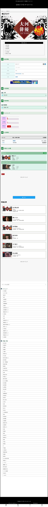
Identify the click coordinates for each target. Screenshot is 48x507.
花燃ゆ (4, 454)
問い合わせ (35, 503)
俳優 (3, 174)
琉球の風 (4, 406)
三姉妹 (4, 351)
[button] (46, 284)
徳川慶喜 (4, 418)
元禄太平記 (5, 368)
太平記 (4, 401)
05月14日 (19, 73)
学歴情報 (7, 46)
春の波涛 (4, 389)
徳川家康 (4, 385)
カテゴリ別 (5, 293)
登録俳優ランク (6, 332)
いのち (3, 142)
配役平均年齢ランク (6, 324)
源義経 (4, 349)
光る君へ (4, 473)
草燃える (4, 376)
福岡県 (16, 76)
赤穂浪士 (4, 345)
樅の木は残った (6, 357)
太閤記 (4, 347)
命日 (4, 297)
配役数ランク (5, 322)
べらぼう (4, 475)
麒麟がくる (5, 464)
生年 (4, 316)
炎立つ (4, 408)
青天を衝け (5, 466)
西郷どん (4, 460)
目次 (22, 42)
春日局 (4, 397)
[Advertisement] (24, 186)
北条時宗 (4, 424)
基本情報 (7, 45)
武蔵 (4, 429)
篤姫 (4, 439)
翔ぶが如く (5, 399)
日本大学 (5, 95)
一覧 (45, 153)
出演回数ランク (6, 309)
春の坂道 (4, 359)
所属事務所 (5, 303)
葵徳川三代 (5, 422)
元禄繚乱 (4, 420)
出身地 (4, 305)
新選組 (4, 431)
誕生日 (4, 295)
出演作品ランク (6, 307)
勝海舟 (4, 366)
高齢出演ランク (6, 311)
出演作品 (3, 117)
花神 (4, 372)
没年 (4, 318)
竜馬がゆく (5, 353)
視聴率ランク (5, 330)
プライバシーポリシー (12, 503)
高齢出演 (3, 125)
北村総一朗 (6, 107)
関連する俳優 (8, 53)
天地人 (4, 441)
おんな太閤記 (5, 380)
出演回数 (3, 121)
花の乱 (4, 410)
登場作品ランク (6, 320)
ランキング (8, 50)
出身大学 (4, 301)
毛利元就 (4, 416)
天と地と (4, 355)
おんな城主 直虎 (6, 458)
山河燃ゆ (4, 387)
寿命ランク (5, 326)
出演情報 (7, 51)
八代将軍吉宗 (5, 412)
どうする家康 (5, 471)
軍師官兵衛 (5, 452)
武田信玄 (4, 395)
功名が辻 (4, 435)
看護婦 (14, 140)
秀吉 (4, 414)
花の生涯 (4, 343)
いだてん (4, 462)
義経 (4, 433)
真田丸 (4, 456)
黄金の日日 (5, 374)
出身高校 (4, 299)
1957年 (16, 73)
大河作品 (4, 328)
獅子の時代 (5, 378)
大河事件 (4, 337)
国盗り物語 (5, 364)
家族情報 (7, 48)
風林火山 (4, 437)
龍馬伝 (4, 443)
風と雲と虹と (5, 370)
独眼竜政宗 (5, 393)
